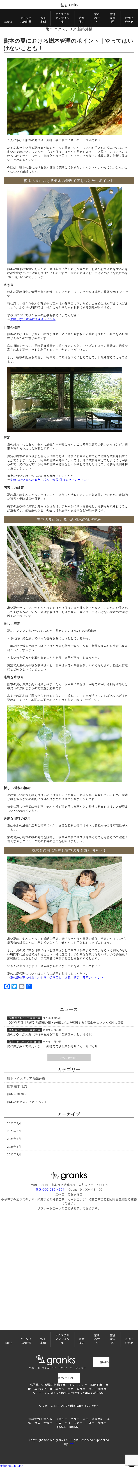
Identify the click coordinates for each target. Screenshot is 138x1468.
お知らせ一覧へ (69, 1057)
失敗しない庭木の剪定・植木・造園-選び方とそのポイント (50, 479)
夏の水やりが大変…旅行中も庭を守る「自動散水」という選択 (49, 1034)
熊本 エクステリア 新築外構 (68, 29)
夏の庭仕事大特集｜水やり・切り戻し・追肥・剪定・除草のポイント (57, 977)
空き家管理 (113, 18)
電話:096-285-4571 (50, 1190)
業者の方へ (97, 18)
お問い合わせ (129, 20)
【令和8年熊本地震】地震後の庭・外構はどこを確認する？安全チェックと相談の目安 (65, 1022)
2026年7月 (14, 1131)
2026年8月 (14, 1123)
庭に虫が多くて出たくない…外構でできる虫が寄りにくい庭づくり (52, 1046)
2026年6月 (14, 1138)
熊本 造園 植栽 (17, 1094)
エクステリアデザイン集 (62, 18)
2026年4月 (14, 1154)
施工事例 (43, 20)
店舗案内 (82, 20)
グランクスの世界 (26, 20)
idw (70, 1444)
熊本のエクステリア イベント (27, 1101)
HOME (8, 21)
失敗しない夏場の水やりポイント (33, 319)
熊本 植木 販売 (17, 1086)
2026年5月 (14, 1146)
